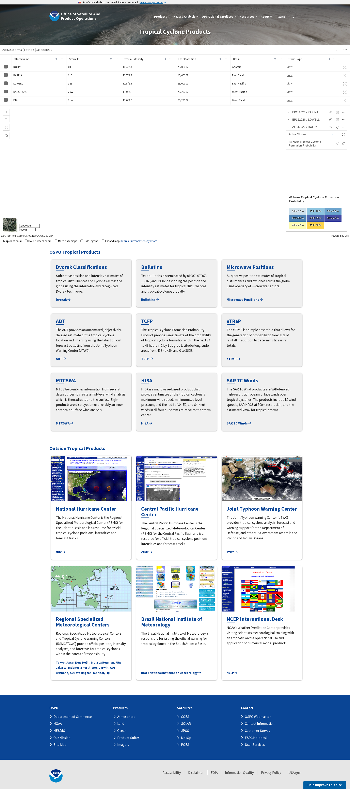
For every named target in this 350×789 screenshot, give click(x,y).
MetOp (186, 738)
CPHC (145, 552)
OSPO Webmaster (258, 716)
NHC (59, 552)
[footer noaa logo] (56, 776)
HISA (145, 423)
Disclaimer (196, 772)
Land (120, 723)
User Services (255, 744)
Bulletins (148, 299)
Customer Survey (257, 730)
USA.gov (294, 772)
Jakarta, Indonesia (69, 667)
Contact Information (259, 723)
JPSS (185, 730)
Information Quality (239, 772)
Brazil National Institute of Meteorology (169, 673)
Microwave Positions (243, 299)
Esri (347, 235)
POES (185, 744)
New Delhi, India (86, 662)
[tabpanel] (316, 212)
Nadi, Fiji (104, 673)
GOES (185, 716)
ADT (59, 359)
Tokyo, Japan (65, 662)
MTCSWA (63, 423)
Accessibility (172, 772)
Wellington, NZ (86, 673)
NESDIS (59, 730)
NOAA (57, 723)
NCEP (231, 673)
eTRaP (232, 359)
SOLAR (186, 723)
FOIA (214, 772)
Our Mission (61, 738)
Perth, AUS (90, 667)
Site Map (59, 744)
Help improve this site (324, 785)
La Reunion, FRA (109, 662)
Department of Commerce (72, 716)
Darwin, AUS (107, 667)
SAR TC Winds (237, 423)
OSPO (53, 708)
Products (120, 708)
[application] (175, 171)
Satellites (184, 708)
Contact (247, 708)
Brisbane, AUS (66, 673)
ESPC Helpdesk (256, 738)
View (289, 67)
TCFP (145, 359)
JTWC (231, 552)
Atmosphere (126, 716)
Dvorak (61, 299)
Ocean (121, 730)
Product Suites (128, 738)
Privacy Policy (271, 772)
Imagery (123, 744)
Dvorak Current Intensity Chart (139, 241)
